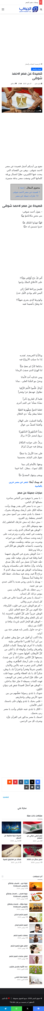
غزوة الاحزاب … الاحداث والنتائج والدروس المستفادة (17, 895)
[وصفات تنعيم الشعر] (35, 938)
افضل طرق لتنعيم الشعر (19, 945)
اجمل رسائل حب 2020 (34, 859)
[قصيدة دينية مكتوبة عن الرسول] (11, 828)
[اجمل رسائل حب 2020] (32, 851)
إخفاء (22, 188)
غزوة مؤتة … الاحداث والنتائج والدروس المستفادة (18, 905)
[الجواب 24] (28, 9)
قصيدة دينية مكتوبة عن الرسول (12, 836)
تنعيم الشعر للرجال (21, 925)
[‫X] (32, 782)
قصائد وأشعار (29, 64)
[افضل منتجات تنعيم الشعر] (35, 959)
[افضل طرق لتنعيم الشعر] (35, 949)
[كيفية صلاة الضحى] (35, 980)
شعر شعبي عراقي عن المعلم (34, 837)
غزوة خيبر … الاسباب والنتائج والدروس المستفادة (18, 884)
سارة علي (37, 83)
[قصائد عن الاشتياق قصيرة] (11, 851)
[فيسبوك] (37, 782)
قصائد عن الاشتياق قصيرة (12, 859)
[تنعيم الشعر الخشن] (35, 917)
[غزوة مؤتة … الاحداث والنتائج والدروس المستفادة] (35, 907)
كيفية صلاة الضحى (21, 977)
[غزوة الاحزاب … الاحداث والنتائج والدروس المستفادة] (35, 897)
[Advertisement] (22, 37)
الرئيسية (38, 64)
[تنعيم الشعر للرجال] (35, 928)
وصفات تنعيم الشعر (31, 2)
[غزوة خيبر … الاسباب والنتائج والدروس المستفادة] (35, 886)
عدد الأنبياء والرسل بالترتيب (18, 966)
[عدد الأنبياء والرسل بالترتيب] (35, 969)
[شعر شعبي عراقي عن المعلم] (32, 828)
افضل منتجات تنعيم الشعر (18, 956)
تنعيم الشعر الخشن (21, 914)
